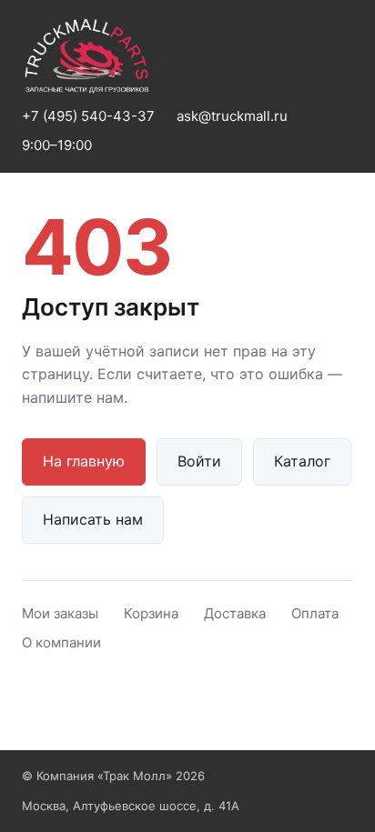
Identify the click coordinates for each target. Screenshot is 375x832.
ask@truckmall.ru (232, 116)
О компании (61, 642)
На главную (84, 461)
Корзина (151, 613)
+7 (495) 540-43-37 (88, 116)
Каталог (302, 461)
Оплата (315, 613)
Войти (199, 461)
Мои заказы (60, 613)
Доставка (235, 613)
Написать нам (93, 519)
